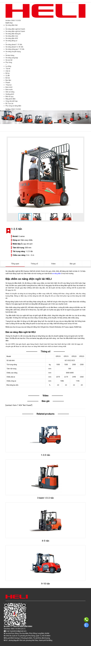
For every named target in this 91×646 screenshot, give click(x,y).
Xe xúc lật (9, 60)
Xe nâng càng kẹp (12, 58)
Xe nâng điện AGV (12, 38)
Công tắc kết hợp (12, 101)
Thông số (34, 264)
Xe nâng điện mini (12, 36)
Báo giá (72, 264)
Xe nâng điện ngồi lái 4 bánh (15, 29)
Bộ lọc (8, 73)
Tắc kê (8, 69)
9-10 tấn (45, 583)
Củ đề (8, 76)
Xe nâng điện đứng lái (13, 34)
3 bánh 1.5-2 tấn (45, 497)
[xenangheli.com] (45, 11)
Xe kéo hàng (10, 55)
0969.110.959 (16, 109)
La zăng (8, 66)
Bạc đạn (8, 80)
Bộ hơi (8, 78)
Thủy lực (9, 85)
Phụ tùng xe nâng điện (13, 106)
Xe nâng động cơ (11, 41)
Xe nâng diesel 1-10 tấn (14, 45)
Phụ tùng (9, 62)
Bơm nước (9, 89)
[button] (81, 139)
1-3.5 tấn (45, 455)
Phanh (8, 83)
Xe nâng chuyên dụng (13, 52)
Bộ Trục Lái (9, 103)
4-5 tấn (45, 540)
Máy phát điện (11, 99)
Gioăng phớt (10, 94)
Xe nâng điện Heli (12, 25)
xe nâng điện (56, 273)
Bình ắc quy (9, 96)
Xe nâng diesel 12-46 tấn (14, 47)
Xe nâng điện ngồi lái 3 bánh (15, 31)
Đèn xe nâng (10, 92)
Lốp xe (8, 71)
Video (53, 264)
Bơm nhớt (9, 87)
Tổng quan (15, 264)
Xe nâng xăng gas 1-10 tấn (15, 49)
